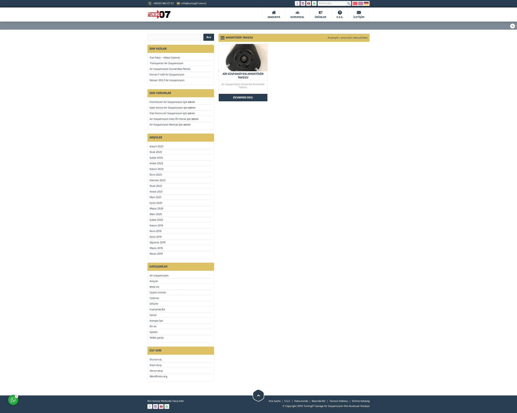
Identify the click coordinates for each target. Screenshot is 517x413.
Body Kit (154, 286)
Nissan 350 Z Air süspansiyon (167, 80)
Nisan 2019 (156, 253)
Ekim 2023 (156, 174)
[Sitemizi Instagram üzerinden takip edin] (303, 3)
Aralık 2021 (156, 191)
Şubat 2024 (156, 157)
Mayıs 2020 (156, 208)
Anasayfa (333, 37)
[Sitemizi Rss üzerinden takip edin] (314, 3)
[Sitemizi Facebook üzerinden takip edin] (297, 3)
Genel (153, 315)
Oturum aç (156, 359)
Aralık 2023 (156, 163)
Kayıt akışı (156, 365)
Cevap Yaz (38, 383)
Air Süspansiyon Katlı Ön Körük (168, 118)
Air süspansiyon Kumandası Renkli (170, 68)
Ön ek (153, 326)
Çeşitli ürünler (158, 292)
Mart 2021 (155, 197)
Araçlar (154, 281)
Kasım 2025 (156, 146)
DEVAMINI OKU (243, 97)
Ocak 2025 (156, 152)
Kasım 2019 (156, 225)
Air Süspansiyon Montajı (164, 124)
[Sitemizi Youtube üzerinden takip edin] (308, 3)
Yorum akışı (156, 370)
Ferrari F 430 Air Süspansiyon (167, 74)
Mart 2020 (156, 214)
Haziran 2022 (157, 180)
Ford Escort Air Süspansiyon (166, 102)
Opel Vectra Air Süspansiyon (166, 107)
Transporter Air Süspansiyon (166, 63)
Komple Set (156, 320)
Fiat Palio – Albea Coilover (165, 57)
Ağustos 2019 (157, 242)
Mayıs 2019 (156, 248)
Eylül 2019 (156, 236)
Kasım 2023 (156, 168)
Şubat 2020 (156, 219)
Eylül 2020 (156, 202)
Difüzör (154, 303)
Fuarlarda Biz (157, 309)
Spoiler (154, 332)
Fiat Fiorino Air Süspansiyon (166, 113)
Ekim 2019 (155, 231)
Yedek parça (157, 337)
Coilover (154, 298)
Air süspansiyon (159, 275)
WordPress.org (158, 376)
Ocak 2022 (156, 185)
